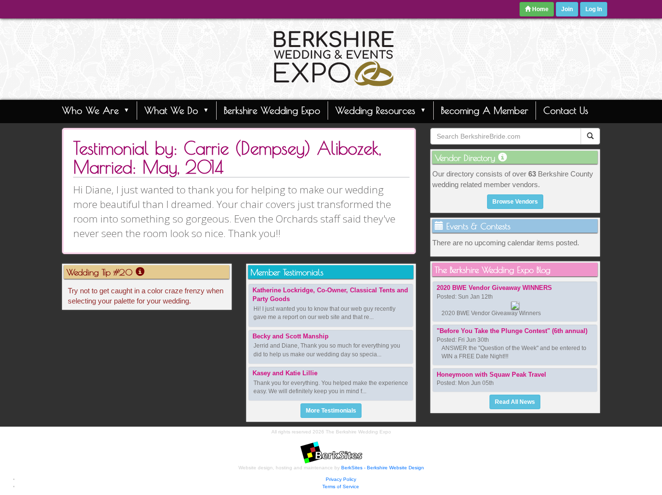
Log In (593, 9)
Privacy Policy (341, 479)
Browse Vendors (515, 201)
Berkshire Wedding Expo (272, 110)
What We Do (171, 110)
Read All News (515, 402)
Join (567, 9)
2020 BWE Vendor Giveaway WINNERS (494, 287)
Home (540, 9)
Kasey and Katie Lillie (284, 373)
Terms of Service (340, 486)
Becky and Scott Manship (290, 336)
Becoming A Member (484, 110)
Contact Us (565, 110)
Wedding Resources (375, 110)
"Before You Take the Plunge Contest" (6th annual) (512, 331)
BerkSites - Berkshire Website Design (382, 467)
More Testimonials (331, 410)
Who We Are (90, 110)
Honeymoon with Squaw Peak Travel (491, 374)
